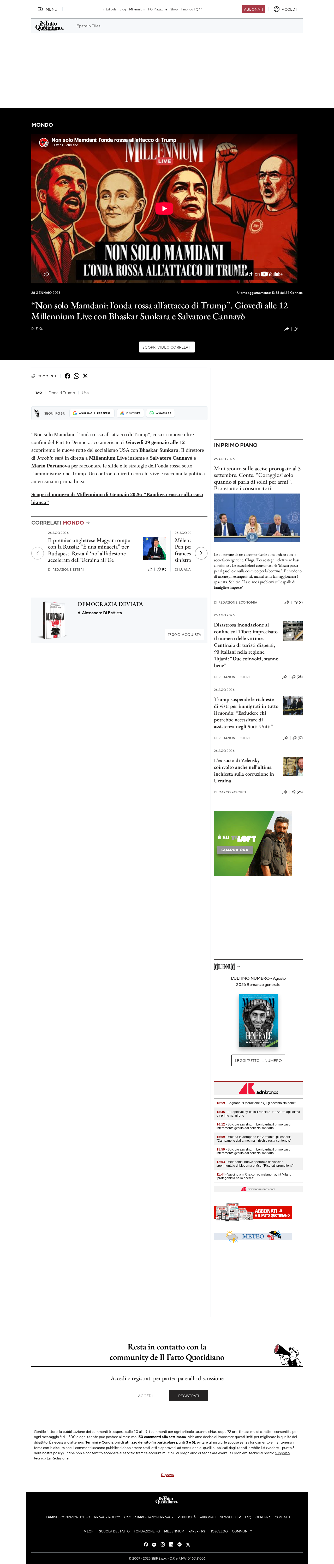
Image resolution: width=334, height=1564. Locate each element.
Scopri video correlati (167, 347)
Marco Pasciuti (230, 792)
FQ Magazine (157, 9)
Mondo (42, 124)
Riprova (167, 1474)
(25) (300, 677)
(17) (300, 738)
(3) (301, 328)
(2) (301, 602)
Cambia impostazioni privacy (149, 1517)
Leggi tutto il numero (258, 1060)
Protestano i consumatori (242, 488)
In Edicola (109, 9)
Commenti (47, 376)
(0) (164, 569)
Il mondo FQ (189, 9)
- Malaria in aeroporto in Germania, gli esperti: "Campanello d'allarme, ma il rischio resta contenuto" (254, 1138)
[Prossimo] (201, 553)
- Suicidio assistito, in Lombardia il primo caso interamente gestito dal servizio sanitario (253, 1126)
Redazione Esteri (66, 569)
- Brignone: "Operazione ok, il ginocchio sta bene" (256, 1103)
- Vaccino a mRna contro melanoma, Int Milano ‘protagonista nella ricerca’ (254, 1176)
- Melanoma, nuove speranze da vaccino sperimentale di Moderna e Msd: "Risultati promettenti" (255, 1163)
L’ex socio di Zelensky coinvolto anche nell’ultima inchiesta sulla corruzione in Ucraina (244, 770)
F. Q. (37, 329)
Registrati (188, 1395)
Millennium (137, 9)
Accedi (145, 1395)
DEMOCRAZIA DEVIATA (110, 604)
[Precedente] (37, 553)
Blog (123, 9)
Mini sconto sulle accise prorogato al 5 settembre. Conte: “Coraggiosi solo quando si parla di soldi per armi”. (257, 475)
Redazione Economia (235, 602)
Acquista (184, 634)
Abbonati (253, 9)
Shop (174, 9)
